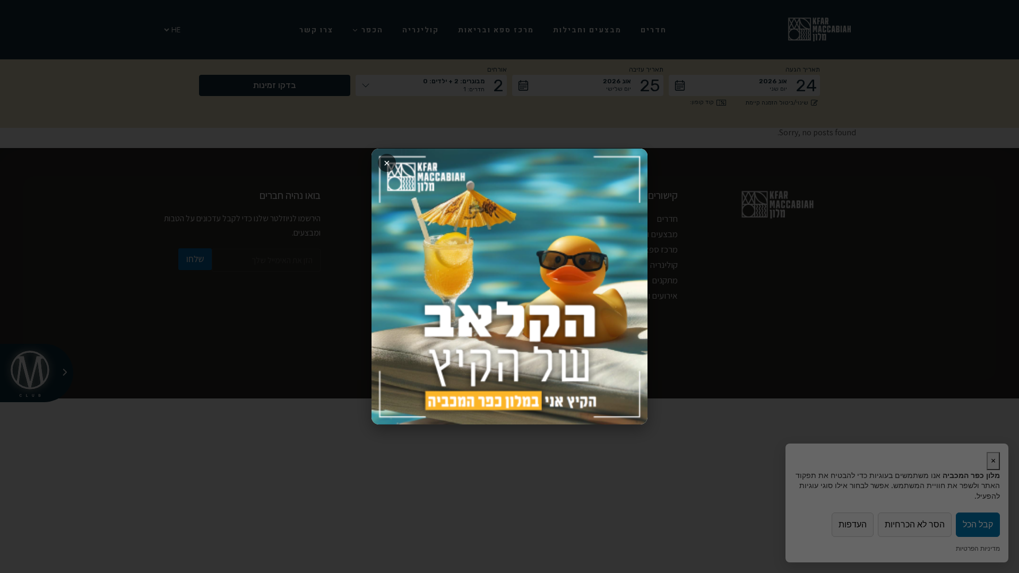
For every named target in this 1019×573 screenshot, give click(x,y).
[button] (509, 286)
